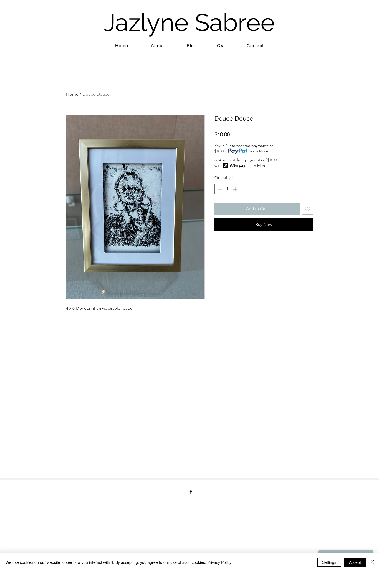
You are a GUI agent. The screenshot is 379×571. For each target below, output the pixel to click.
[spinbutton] (227, 189)
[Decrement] (219, 189)
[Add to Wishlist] (307, 209)
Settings (329, 562)
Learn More (258, 151)
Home (72, 94)
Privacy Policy (219, 562)
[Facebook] (191, 491)
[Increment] (235, 189)
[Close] (372, 562)
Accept (355, 562)
